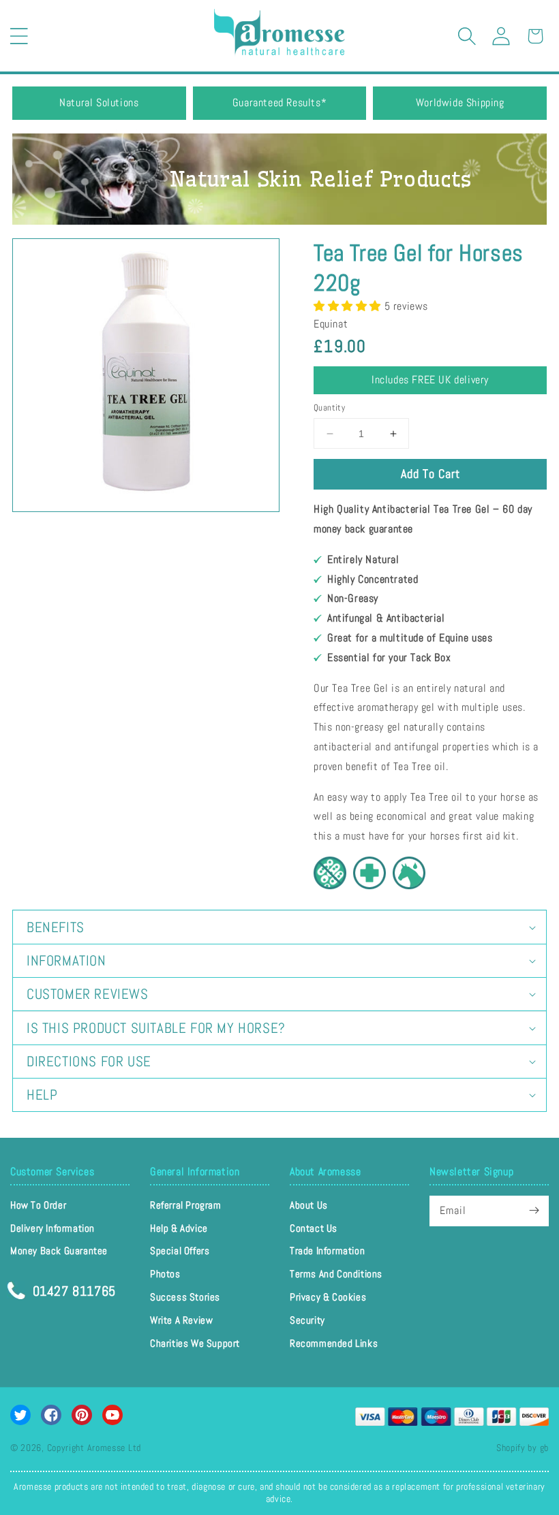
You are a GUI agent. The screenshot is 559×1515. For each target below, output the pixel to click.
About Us (309, 1205)
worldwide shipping (460, 102)
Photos (165, 1273)
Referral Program (186, 1205)
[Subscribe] (534, 1211)
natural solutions (98, 102)
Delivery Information (52, 1228)
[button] (19, 36)
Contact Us (313, 1228)
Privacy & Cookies (328, 1296)
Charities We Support (195, 1343)
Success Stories (185, 1296)
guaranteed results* (279, 102)
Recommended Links (334, 1343)
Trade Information (327, 1250)
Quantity (329, 407)
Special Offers (179, 1250)
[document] (146, 375)
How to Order (38, 1205)
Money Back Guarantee (59, 1250)
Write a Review (181, 1319)
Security (307, 1319)
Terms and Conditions (336, 1273)
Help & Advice (179, 1228)
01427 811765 (72, 1289)
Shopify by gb (522, 1447)
